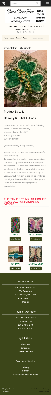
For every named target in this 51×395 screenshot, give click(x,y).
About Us (25, 344)
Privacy (25, 370)
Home (6, 38)
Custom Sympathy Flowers (19, 38)
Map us (25, 301)
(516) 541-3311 (26, 32)
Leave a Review (25, 351)
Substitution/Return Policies (25, 374)
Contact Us (25, 348)
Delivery (25, 367)
